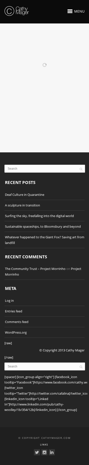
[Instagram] (44, 452)
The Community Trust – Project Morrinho (35, 268)
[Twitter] (37, 452)
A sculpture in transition (22, 205)
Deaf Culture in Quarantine (24, 194)
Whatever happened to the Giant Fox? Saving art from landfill (44, 240)
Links (44, 444)
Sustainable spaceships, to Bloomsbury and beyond (43, 226)
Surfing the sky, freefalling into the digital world (39, 216)
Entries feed (13, 311)
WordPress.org (16, 332)
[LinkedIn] (52, 452)
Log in (9, 300)
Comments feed (16, 322)
